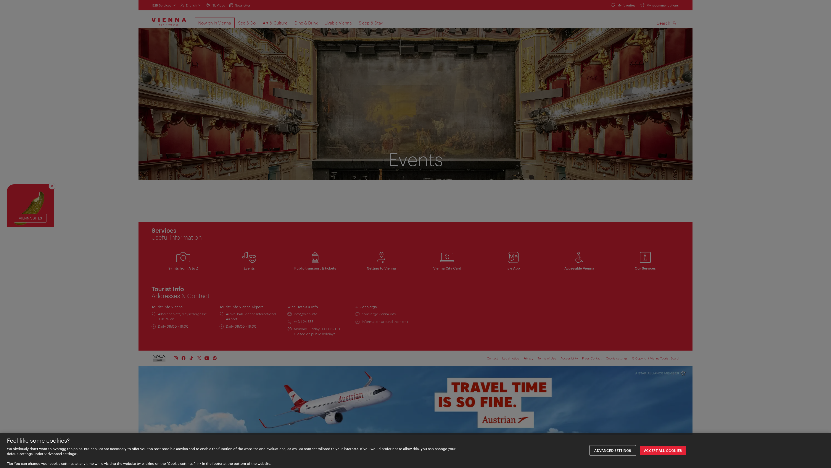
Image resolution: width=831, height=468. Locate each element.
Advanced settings (612, 450)
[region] (415, 450)
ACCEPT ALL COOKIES (663, 450)
